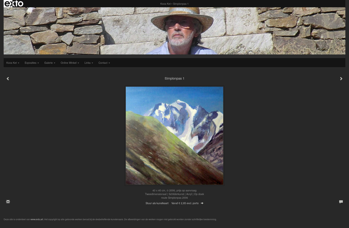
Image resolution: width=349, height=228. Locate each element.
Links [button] (88, 62)
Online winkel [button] (69, 62)
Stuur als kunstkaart (172, 203)
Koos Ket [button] (11, 62)
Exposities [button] (31, 62)
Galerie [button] (48, 62)
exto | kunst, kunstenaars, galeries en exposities (14, 3)
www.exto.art (37, 219)
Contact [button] (103, 62)
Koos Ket (165, 3)
